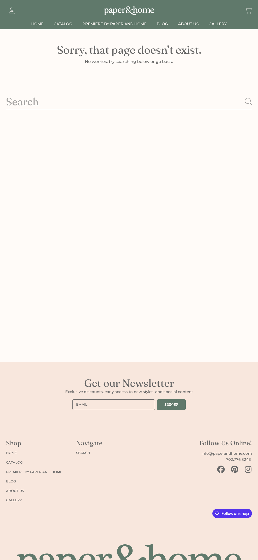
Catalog (14, 462)
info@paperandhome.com (227, 453)
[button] (248, 10)
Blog (11, 481)
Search (83, 453)
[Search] (248, 101)
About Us (15, 491)
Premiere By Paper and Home (34, 472)
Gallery (14, 500)
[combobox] (129, 101)
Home (11, 453)
